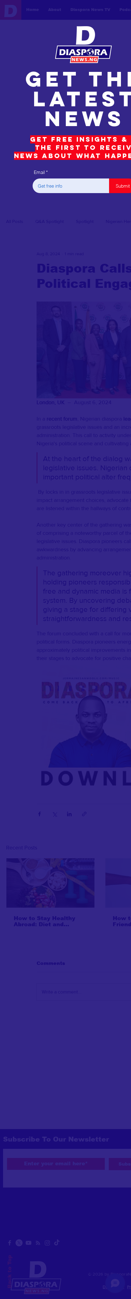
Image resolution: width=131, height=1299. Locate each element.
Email (39, 172)
